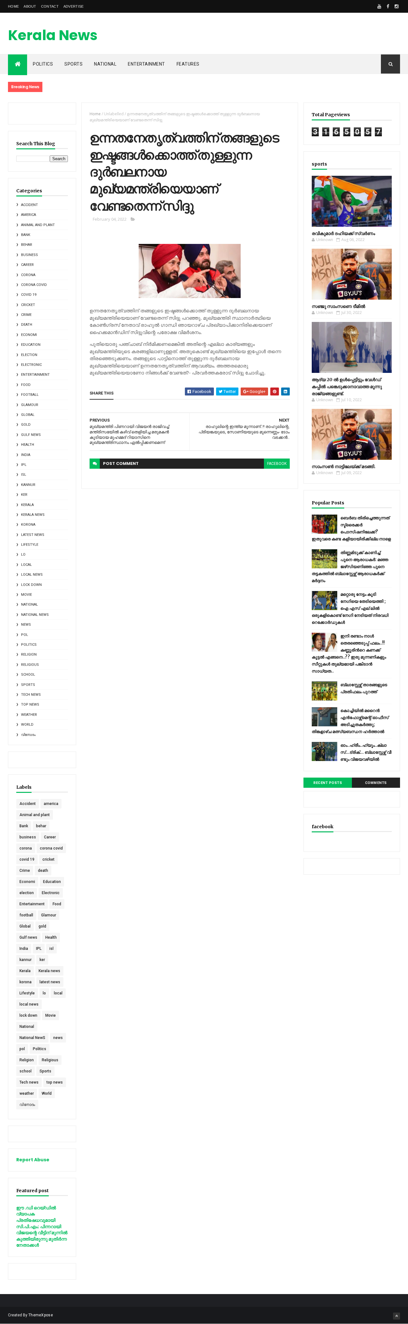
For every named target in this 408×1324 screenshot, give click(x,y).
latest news (32, 535)
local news (32, 575)
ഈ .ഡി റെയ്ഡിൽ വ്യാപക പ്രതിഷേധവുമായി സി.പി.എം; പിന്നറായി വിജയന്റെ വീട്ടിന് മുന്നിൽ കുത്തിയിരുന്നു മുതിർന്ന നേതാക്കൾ (42, 1227)
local (26, 565)
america (28, 215)
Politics (29, 645)
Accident (29, 205)
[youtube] (379, 6)
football (30, 395)
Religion (29, 654)
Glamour (29, 405)
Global (27, 415)
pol (24, 635)
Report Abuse (32, 1160)
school (28, 675)
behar (26, 245)
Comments (376, 783)
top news (30, 704)
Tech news (31, 695)
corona (28, 275)
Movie (26, 595)
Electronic (31, 365)
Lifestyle (29, 545)
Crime (26, 315)
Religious (30, 665)
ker (24, 495)
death (26, 325)
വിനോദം (28, 735)
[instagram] (396, 6)
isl (23, 475)
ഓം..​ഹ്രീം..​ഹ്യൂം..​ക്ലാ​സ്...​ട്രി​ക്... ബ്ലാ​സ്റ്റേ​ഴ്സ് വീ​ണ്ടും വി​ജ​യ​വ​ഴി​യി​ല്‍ (365, 752)
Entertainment (146, 64)
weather (29, 715)
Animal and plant (38, 225)
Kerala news (33, 515)
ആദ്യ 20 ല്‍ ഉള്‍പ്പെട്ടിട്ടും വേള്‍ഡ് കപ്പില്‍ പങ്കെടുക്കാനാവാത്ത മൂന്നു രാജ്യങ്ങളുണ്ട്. (347, 386)
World (27, 725)
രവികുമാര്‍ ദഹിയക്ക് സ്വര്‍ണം (343, 233)
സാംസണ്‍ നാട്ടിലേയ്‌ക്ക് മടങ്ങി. (343, 466)
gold (26, 425)
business (29, 255)
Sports (73, 64)
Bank (25, 235)
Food (26, 385)
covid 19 (28, 295)
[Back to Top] (396, 1316)
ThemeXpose (40, 1315)
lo (23, 554)
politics (43, 64)
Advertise (73, 6)
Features (188, 64)
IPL (23, 465)
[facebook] (387, 6)
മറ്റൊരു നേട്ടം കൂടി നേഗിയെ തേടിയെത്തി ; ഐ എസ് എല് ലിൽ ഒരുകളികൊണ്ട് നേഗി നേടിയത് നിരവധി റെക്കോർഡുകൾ (350, 608)
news (26, 625)
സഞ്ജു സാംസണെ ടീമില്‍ (338, 306)
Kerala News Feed (53, 44)
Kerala (27, 505)
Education (30, 345)
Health (27, 445)
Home (13, 6)
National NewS (35, 615)
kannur (28, 485)
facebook (277, 463)
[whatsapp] (370, 6)
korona (28, 525)
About (30, 6)
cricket (28, 305)
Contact (50, 6)
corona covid (34, 285)
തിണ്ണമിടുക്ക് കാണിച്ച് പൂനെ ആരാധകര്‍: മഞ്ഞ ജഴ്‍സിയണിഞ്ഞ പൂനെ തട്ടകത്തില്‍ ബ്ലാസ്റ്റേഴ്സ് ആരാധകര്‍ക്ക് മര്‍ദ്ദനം (350, 566)
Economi (29, 335)
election (29, 355)
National (105, 64)
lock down (31, 585)
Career (27, 265)
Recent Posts (327, 783)
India (25, 455)
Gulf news (31, 435)
